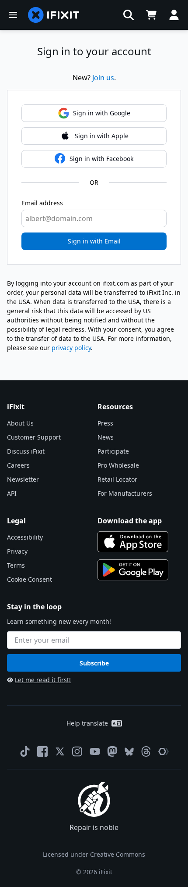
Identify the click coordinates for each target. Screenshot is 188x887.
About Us (20, 423)
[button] (128, 15)
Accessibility (25, 537)
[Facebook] (42, 751)
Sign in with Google (101, 113)
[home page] (54, 15)
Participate (113, 451)
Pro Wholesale (118, 465)
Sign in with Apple (102, 136)
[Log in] (174, 15)
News (105, 437)
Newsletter (23, 479)
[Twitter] (60, 751)
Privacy (17, 551)
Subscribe (94, 663)
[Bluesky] (129, 751)
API (12, 493)
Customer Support (34, 437)
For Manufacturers (124, 493)
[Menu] (13, 15)
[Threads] (146, 751)
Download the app (129, 521)
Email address (42, 203)
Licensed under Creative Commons (94, 854)
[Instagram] (77, 751)
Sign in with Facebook (101, 158)
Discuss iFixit (26, 451)
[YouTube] (95, 751)
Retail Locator (117, 479)
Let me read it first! (43, 680)
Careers (18, 465)
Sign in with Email (94, 241)
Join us (103, 77)
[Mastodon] (112, 751)
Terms (16, 565)
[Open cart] (151, 15)
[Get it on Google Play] (132, 569)
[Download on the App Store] (132, 541)
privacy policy (71, 347)
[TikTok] (25, 751)
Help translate (87, 723)
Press (105, 423)
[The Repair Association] (163, 751)
